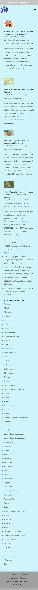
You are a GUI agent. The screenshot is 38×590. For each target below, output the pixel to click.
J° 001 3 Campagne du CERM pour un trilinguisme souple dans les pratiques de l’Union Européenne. (18, 259)
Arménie (7, 320)
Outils (25, 578)
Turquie (7, 544)
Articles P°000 (9, 328)
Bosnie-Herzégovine (11, 336)
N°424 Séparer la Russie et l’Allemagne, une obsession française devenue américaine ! (19, 194)
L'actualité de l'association (14, 434)
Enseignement (9, 385)
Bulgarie (16, 200)
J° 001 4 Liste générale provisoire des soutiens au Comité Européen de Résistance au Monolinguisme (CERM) (18, 270)
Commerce (8, 348)
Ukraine (18, 43)
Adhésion (14, 578)
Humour (7, 426)
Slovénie (7, 523)
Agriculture (8, 304)
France (6, 203)
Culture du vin (9, 369)
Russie (12, 43)
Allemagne (8, 312)
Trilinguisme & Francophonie (15, 535)
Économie (7, 381)
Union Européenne (23, 206)
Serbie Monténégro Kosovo (14, 511)
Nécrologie (8, 462)
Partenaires (8, 479)
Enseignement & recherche (14, 389)
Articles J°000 (9, 324)
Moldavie (7, 458)
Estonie (22, 37)
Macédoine (8, 454)
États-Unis (28, 200)
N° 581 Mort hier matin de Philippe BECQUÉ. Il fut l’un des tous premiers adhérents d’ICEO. (18, 281)
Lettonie (22, 40)
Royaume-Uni (9, 499)
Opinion (6, 43)
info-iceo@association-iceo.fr (19, 3)
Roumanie (7, 206)
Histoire (16, 40)
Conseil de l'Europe (11, 353)
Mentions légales (19, 585)
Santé (6, 507)
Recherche (8, 487)
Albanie (7, 308)
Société (6, 527)
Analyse (16, 37)
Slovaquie (7, 519)
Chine (6, 344)
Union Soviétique (27, 43)
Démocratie (8, 373)
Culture (7, 361)
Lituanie (28, 40)
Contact (25, 581)
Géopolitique (8, 40)
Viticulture (8, 560)
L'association (9, 442)
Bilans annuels (9, 332)
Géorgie (7, 409)
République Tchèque (12, 491)
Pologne (29, 95)
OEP (5, 470)
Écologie (7, 377)
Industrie (7, 430)
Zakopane (7, 564)
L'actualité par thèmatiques (14, 438)
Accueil (13, 575)
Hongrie (7, 422)
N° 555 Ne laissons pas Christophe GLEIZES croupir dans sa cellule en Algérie (17, 249)
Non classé (8, 466)
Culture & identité (10, 365)
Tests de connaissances (13, 531)
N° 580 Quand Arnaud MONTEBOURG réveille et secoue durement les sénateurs (18, 291)
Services (7, 515)
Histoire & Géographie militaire (16, 418)
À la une (24, 575)
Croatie (6, 357)
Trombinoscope (10, 539)
